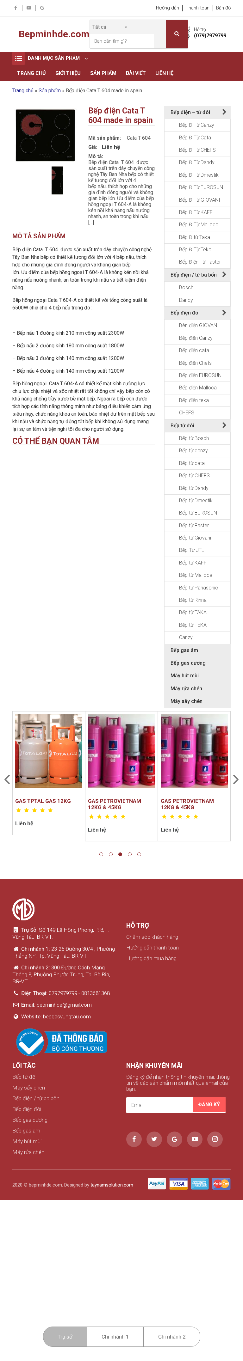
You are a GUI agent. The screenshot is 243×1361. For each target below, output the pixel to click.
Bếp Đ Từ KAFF (196, 212)
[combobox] (109, 27)
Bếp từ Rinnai (193, 600)
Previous (7, 779)
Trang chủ (31, 73)
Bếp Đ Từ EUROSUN (201, 187)
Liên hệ (164, 73)
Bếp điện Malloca (198, 388)
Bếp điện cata (194, 350)
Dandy (186, 300)
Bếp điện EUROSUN (200, 375)
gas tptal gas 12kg (43, 801)
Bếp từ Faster (194, 525)
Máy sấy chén (186, 701)
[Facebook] (15, 8)
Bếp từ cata (192, 463)
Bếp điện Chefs (195, 363)
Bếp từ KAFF (193, 563)
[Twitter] (154, 1139)
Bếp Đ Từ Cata (195, 138)
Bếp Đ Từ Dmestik (199, 175)
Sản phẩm (103, 73)
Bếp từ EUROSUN (198, 513)
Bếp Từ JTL (191, 550)
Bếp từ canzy (193, 451)
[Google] (42, 8)
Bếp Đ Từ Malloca (198, 225)
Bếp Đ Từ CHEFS (197, 150)
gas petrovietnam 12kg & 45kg (114, 804)
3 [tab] (120, 854)
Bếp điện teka (194, 400)
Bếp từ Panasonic (198, 588)
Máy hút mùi (185, 676)
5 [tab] (139, 854)
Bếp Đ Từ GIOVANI (199, 200)
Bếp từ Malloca (195, 575)
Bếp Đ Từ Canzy (196, 125)
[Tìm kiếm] (177, 34)
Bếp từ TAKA (193, 612)
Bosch (186, 287)
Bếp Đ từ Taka (194, 237)
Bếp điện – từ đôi (190, 112)
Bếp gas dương (188, 663)
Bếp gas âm (184, 650)
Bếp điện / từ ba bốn (194, 275)
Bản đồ (223, 8)
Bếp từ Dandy (194, 488)
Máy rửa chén (186, 689)
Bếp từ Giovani (195, 538)
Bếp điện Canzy (196, 338)
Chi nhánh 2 (172, 1337)
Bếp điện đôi (185, 313)
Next (236, 779)
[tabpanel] (48, 773)
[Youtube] (29, 8)
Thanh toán (197, 8)
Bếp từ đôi (182, 426)
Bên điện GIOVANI (199, 325)
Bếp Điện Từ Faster (200, 262)
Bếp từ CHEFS (194, 476)
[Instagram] (215, 1139)
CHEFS (186, 413)
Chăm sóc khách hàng (152, 937)
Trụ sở (65, 1337)
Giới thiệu (68, 73)
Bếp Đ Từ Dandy (197, 162)
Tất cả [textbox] (99, 27)
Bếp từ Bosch (194, 438)
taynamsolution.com (111, 1185)
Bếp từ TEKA (193, 625)
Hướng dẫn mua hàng (151, 958)
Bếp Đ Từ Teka (195, 250)
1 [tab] (101, 854)
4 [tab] (130, 854)
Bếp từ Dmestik (196, 500)
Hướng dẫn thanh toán (152, 948)
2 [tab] (111, 854)
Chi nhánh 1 (115, 1337)
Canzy (186, 637)
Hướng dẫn (167, 8)
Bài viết (136, 73)
